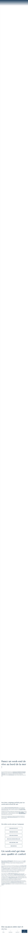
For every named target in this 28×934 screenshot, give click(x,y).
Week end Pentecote (13, 828)
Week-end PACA (14, 845)
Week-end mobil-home (13, 842)
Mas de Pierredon (22, 813)
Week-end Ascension (13, 835)
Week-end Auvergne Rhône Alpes (13, 838)
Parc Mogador (21, 812)
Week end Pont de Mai (13, 831)
